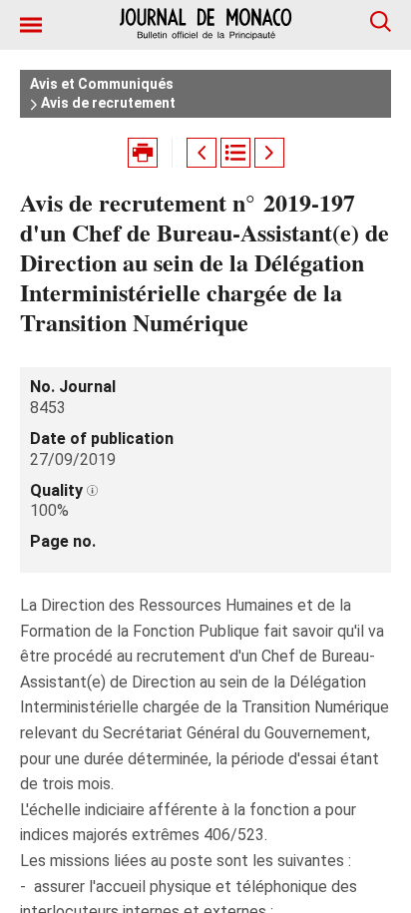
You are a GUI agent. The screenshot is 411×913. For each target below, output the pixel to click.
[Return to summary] (235, 153)
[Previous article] (201, 153)
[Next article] (269, 153)
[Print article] (143, 153)
